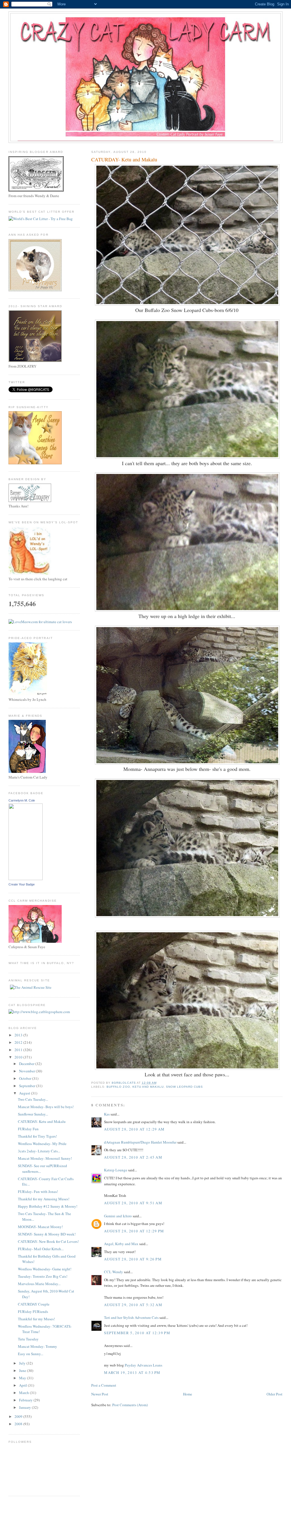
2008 (18, 1423)
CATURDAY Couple (33, 1304)
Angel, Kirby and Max (121, 1243)
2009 (18, 1416)
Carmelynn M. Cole (22, 800)
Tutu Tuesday (28, 1339)
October (25, 1078)
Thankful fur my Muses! (36, 1318)
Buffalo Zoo (118, 1086)
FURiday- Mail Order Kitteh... (41, 1248)
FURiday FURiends (33, 1311)
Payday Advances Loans (143, 1365)
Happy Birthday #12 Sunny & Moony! (47, 1206)
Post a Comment (103, 1385)
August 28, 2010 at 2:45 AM (133, 1157)
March (24, 1392)
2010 (18, 1057)
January (25, 1407)
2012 (18, 1042)
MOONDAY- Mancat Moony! (40, 1226)
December (27, 1063)
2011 (18, 1049)
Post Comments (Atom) (130, 1404)
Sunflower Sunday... (33, 1114)
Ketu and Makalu (148, 1086)
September (27, 1085)
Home (187, 1394)
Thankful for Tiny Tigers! (37, 1136)
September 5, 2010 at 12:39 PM (137, 1332)
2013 (18, 1035)
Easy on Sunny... (30, 1353)
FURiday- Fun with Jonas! (38, 1191)
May (23, 1377)
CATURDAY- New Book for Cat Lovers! (48, 1241)
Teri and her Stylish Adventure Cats (131, 1317)
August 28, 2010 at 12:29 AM (134, 1129)
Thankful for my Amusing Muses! (43, 1198)
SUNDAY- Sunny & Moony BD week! (47, 1234)
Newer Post (99, 1394)
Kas (107, 1114)
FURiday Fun (28, 1128)
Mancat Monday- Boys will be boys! (46, 1106)
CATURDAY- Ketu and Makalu (42, 1121)
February (26, 1400)
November (27, 1071)
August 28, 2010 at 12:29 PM (134, 1230)
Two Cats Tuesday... (33, 1099)
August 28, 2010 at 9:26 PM (133, 1259)
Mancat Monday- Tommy (37, 1346)
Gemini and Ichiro (118, 1215)
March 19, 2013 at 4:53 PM (132, 1372)
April (23, 1385)
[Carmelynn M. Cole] (26, 878)
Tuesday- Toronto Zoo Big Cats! (42, 1276)
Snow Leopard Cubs (184, 1086)
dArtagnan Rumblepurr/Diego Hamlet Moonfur (140, 1142)
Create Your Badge (22, 884)
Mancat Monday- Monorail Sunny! (45, 1158)
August (25, 1093)
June (23, 1370)
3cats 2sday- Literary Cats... (39, 1151)
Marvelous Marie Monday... (39, 1283)
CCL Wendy (113, 1271)
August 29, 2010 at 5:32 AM (133, 1304)
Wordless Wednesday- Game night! (44, 1268)
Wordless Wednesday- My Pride (42, 1143)
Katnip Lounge (115, 1170)
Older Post (274, 1394)
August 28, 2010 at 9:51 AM (133, 1202)
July (22, 1363)
